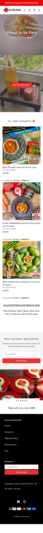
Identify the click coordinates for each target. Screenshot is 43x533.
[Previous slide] (6, 400)
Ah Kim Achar (25, 516)
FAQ (6, 451)
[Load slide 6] (26, 400)
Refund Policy (11, 444)
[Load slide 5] (24, 400)
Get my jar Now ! (21, 85)
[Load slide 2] (18, 400)
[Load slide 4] (22, 400)
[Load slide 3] (20, 400)
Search (8, 425)
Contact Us (9, 432)
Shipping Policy (11, 438)
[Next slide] (36, 400)
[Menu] (39, 10)
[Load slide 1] (16, 400)
